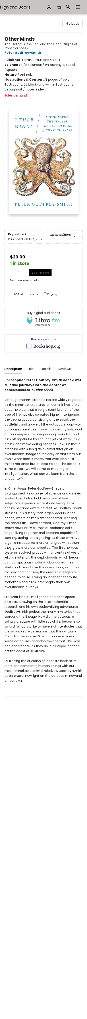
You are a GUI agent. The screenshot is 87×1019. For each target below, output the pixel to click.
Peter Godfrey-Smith (22, 52)
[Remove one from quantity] (13, 272)
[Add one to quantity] (25, 272)
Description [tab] (13, 369)
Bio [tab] (31, 369)
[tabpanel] (43, 537)
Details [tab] (46, 369)
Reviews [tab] (64, 369)
